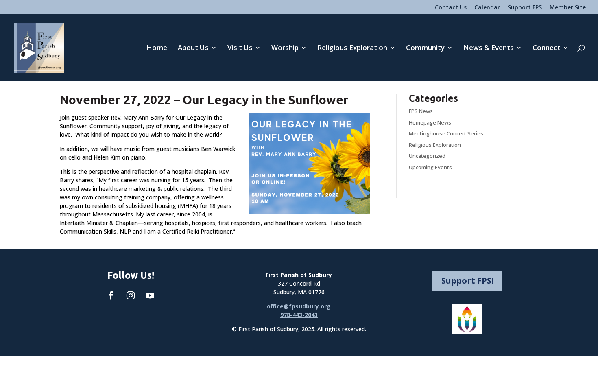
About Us (193, 48)
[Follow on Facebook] (111, 295)
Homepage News (430, 122)
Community (425, 48)
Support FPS (525, 7)
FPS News (421, 111)
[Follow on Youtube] (150, 295)
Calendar (487, 7)
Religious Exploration (352, 48)
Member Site (568, 7)
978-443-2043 (299, 315)
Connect (547, 48)
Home (156, 48)
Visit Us (240, 48)
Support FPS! (467, 280)
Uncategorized (427, 156)
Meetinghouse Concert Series (446, 133)
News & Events (488, 48)
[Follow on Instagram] (130, 295)
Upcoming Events (430, 167)
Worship (285, 48)
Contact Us (451, 7)
